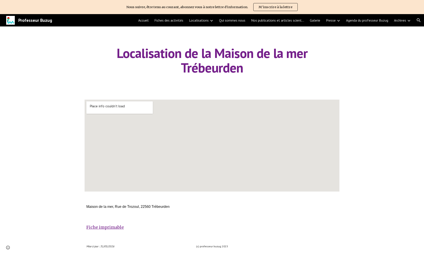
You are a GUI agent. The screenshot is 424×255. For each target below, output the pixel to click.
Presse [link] (331, 20)
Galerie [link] (315, 20)
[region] (212, 7)
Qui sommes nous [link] (232, 20)
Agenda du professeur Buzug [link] (367, 20)
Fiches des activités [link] (168, 20)
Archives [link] (400, 20)
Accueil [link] (143, 20)
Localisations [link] (199, 20)
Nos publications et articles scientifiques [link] (277, 20)
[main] (212, 60)
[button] (418, 20)
